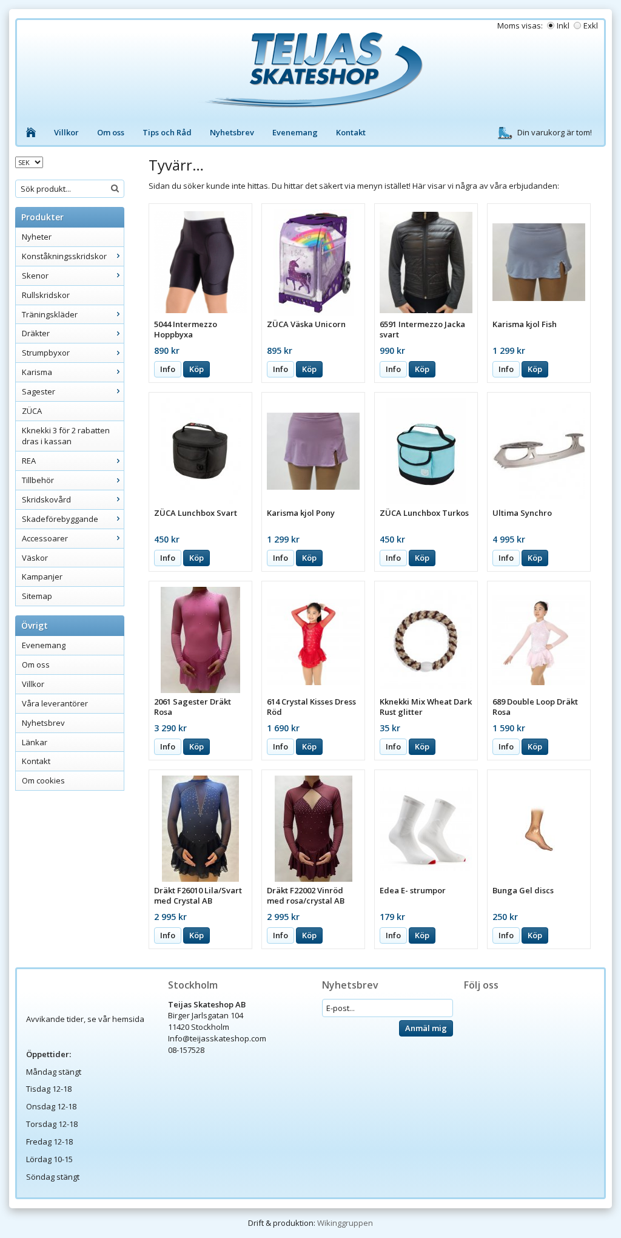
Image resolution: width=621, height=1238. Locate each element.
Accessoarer (45, 538)
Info (167, 369)
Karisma (37, 372)
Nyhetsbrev (232, 132)
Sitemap (37, 595)
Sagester (38, 391)
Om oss (110, 132)
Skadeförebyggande (60, 518)
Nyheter (37, 236)
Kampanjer (42, 576)
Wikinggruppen (345, 1222)
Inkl (563, 25)
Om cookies (43, 780)
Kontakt (351, 132)
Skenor (35, 275)
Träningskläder (50, 314)
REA (29, 460)
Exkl (590, 25)
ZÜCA (32, 410)
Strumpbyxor (46, 352)
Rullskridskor (46, 294)
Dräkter (36, 333)
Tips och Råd (167, 132)
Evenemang (295, 132)
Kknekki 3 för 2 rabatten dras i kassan (66, 436)
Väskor (35, 557)
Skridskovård (46, 499)
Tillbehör (38, 480)
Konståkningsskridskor (64, 256)
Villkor (66, 132)
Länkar (34, 742)
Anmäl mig (426, 1028)
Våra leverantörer (55, 703)
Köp (196, 369)
